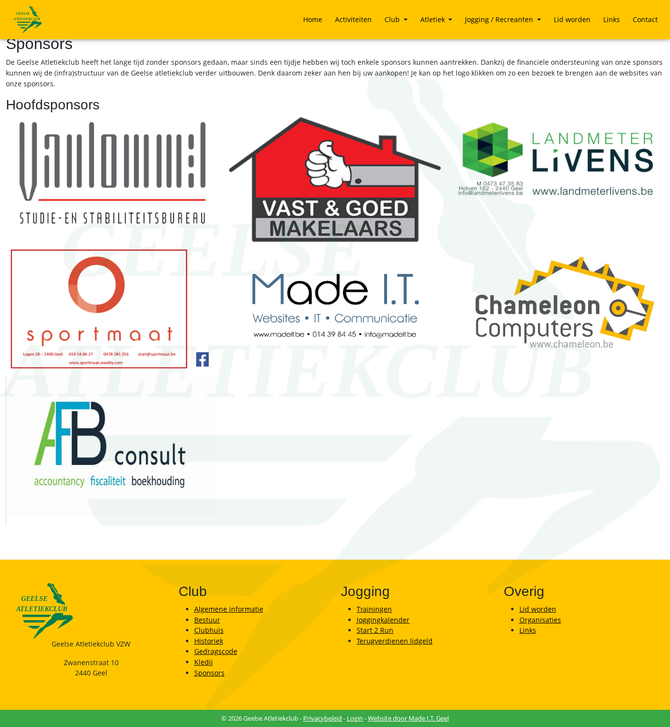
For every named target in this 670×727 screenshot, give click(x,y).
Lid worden (572, 19)
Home (312, 19)
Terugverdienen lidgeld (395, 641)
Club (393, 19)
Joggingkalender (383, 619)
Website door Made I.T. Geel (408, 718)
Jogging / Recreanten (500, 19)
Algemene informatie (228, 609)
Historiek (208, 641)
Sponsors (209, 672)
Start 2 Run (375, 630)
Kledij (203, 662)
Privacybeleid (322, 718)
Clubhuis (209, 630)
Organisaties (540, 619)
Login (355, 718)
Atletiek (433, 19)
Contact (645, 19)
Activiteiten (353, 19)
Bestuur (207, 619)
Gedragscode (215, 651)
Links (611, 19)
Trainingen (374, 609)
